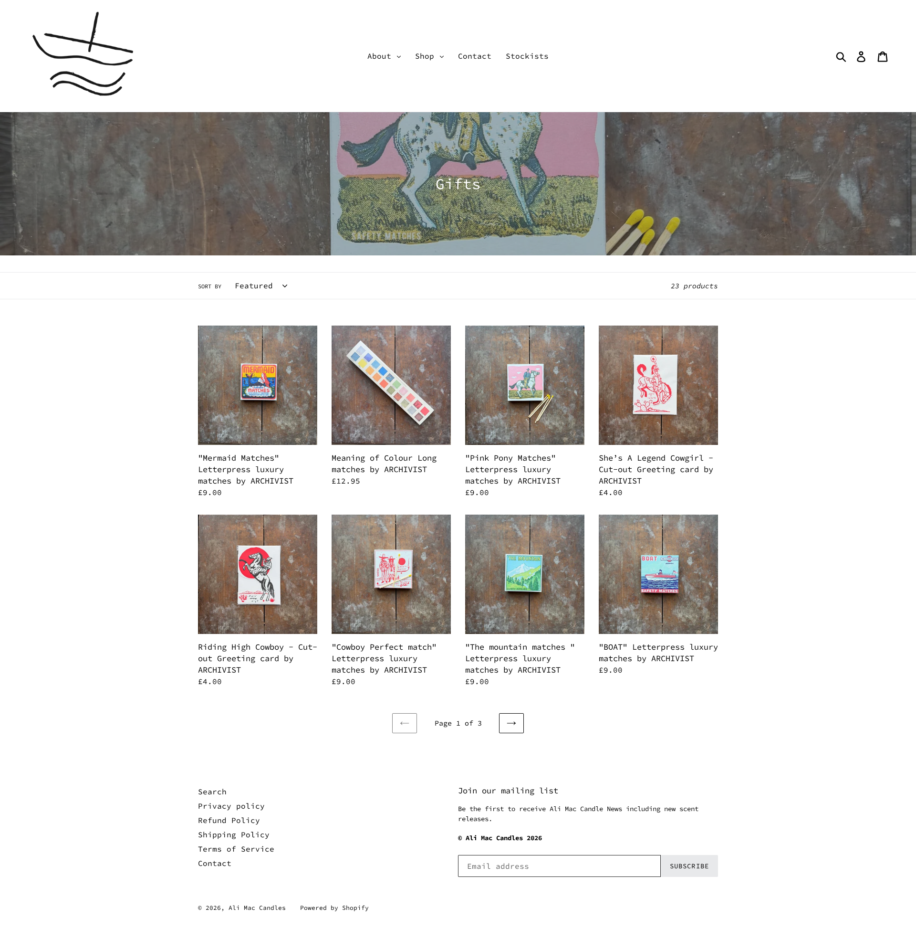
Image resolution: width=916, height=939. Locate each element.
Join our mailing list (508, 790)
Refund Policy (229, 820)
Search (212, 791)
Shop (427, 56)
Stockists (527, 56)
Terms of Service (236, 849)
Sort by (209, 286)
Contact (474, 56)
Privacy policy (231, 806)
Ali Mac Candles (257, 908)
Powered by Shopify (334, 908)
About (381, 56)
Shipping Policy (234, 834)
